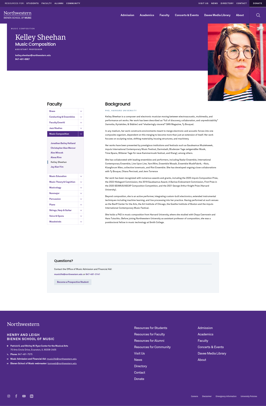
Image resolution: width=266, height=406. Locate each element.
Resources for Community (152, 347)
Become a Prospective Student (73, 282)
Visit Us (204, 3)
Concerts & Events (187, 15)
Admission (127, 15)
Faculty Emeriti (57, 122)
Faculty (47, 3)
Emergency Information (226, 396)
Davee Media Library (217, 15)
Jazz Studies (55, 128)
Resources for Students (150, 328)
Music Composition (59, 134)
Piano (52, 205)
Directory (227, 3)
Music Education (57, 176)
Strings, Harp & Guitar (60, 210)
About (240, 15)
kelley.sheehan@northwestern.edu (33, 55)
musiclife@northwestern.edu (62, 359)
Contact (241, 3)
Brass (52, 111)
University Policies (249, 396)
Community (73, 3)
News (214, 3)
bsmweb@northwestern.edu (62, 363)
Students (32, 3)
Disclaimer (207, 396)
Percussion (55, 199)
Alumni (59, 3)
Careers (194, 396)
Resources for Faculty (149, 334)
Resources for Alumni (149, 340)
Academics (147, 15)
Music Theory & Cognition (62, 182)
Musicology (55, 188)
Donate (257, 3)
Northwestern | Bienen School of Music (17, 15)
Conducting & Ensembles (62, 117)
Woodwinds (55, 222)
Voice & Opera (56, 216)
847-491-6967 (22, 59)
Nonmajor (54, 193)
